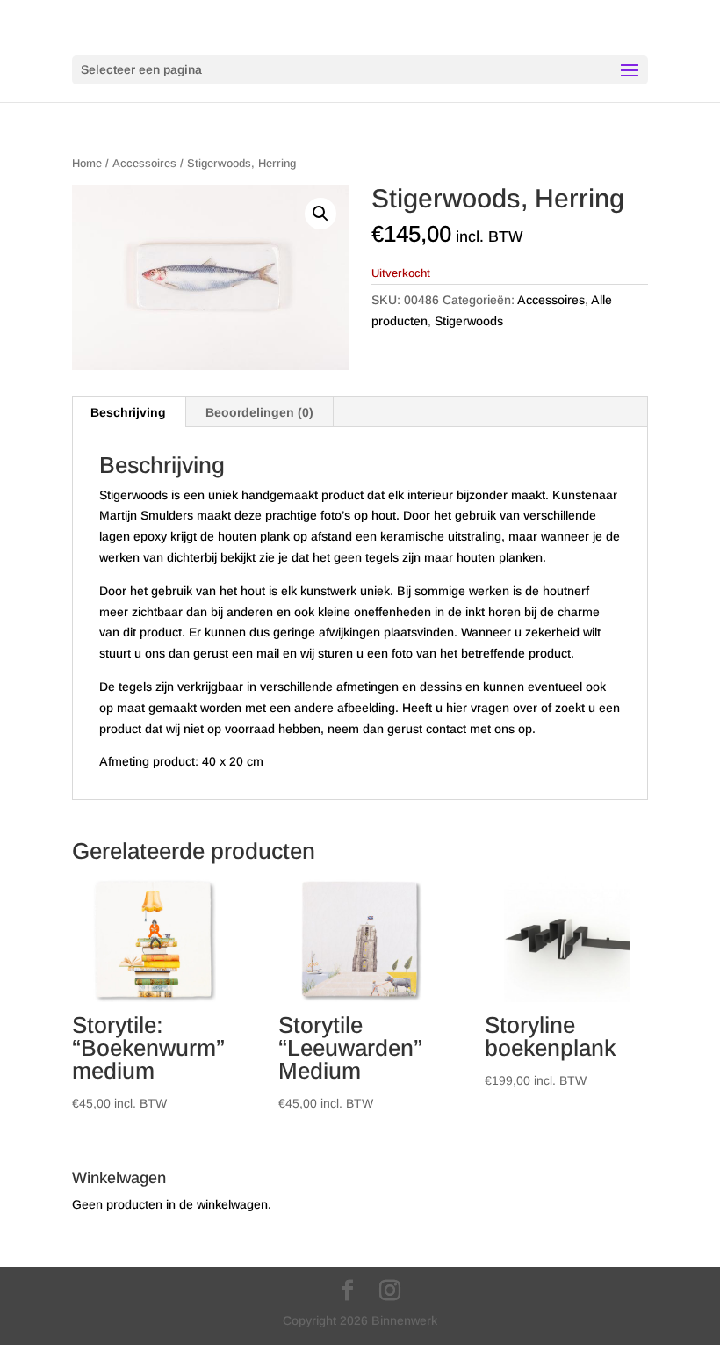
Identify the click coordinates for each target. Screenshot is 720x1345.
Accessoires (144, 163)
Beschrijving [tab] (128, 412)
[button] (320, 213)
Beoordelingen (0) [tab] (259, 412)
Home (87, 163)
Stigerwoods (469, 321)
